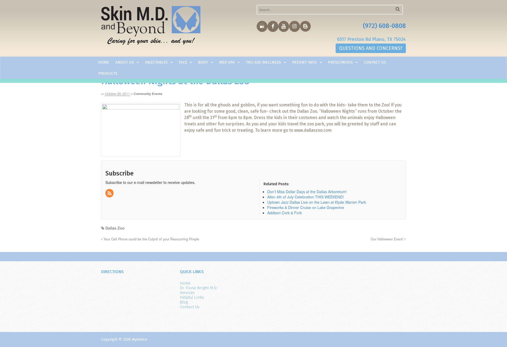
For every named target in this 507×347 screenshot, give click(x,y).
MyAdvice (139, 339)
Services (187, 292)
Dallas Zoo (115, 228)
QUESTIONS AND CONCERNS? (370, 48)
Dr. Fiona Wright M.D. (198, 288)
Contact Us (375, 62)
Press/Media (340, 62)
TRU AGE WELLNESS (263, 62)
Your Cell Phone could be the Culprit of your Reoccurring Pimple (150, 239)
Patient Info (304, 62)
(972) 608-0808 (384, 26)
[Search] (398, 9)
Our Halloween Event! (388, 239)
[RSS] (109, 193)
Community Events (148, 93)
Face (183, 62)
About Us (124, 62)
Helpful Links (192, 297)
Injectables (156, 62)
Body (203, 62)
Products (108, 73)
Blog (184, 302)
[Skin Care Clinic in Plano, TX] (151, 26)
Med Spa (227, 62)
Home (103, 62)
